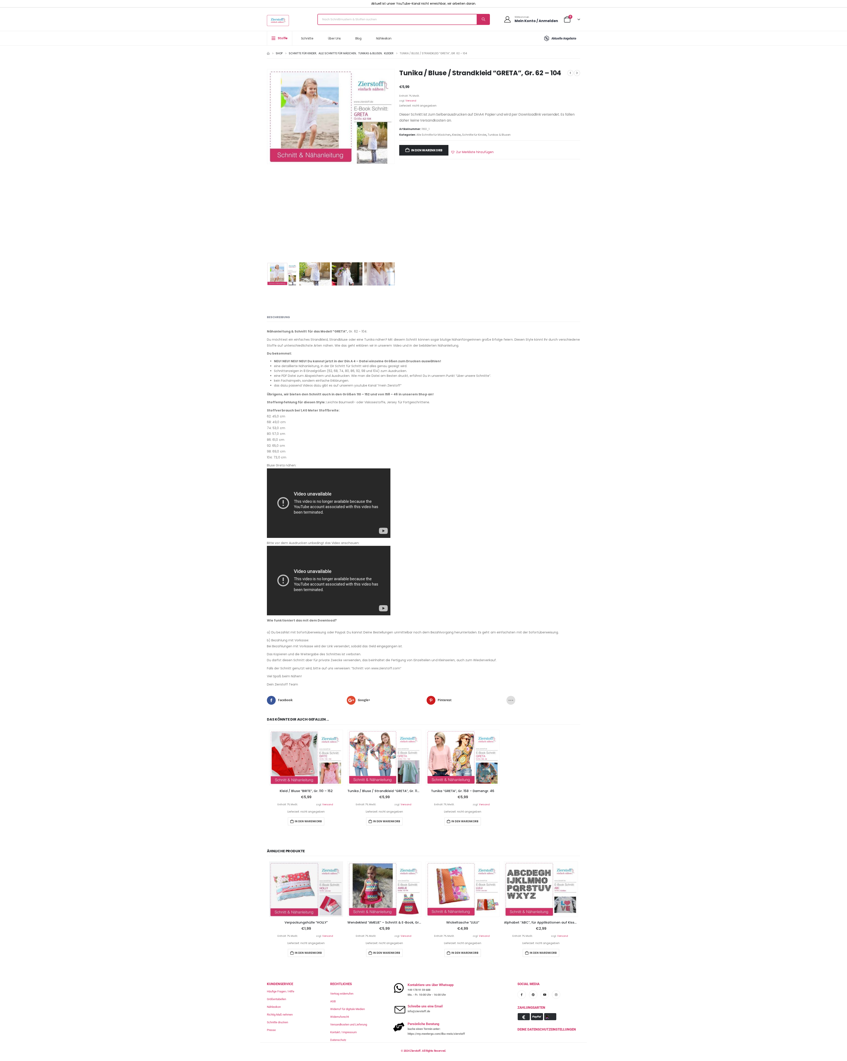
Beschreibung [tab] (278, 317)
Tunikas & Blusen (499, 135)
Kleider (456, 135)
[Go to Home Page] (268, 53)
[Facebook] (521, 994)
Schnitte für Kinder (474, 135)
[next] (577, 73)
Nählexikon (384, 38)
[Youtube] (544, 994)
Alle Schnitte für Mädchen (433, 135)
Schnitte (307, 38)
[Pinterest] (533, 994)
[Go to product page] (306, 757)
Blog (358, 38)
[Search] (483, 19)
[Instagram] (556, 994)
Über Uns (334, 38)
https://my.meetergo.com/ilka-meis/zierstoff (436, 1033)
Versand (410, 100)
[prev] (570, 73)
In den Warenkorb (426, 150)
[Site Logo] (278, 20)
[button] (472, 152)
